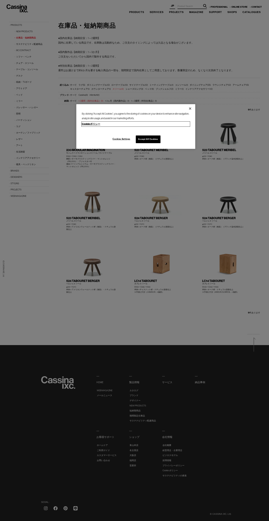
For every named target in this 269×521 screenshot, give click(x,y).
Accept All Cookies (148, 139)
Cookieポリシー (91, 124)
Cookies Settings (121, 139)
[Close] (190, 109)
